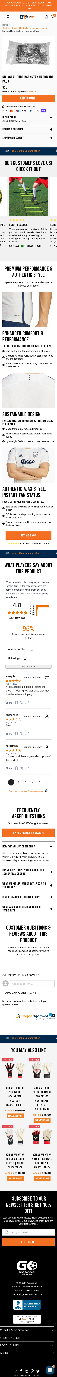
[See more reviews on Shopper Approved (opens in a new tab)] (27, 702)
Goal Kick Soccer (30, 1375)
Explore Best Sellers (28, 832)
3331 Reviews (18, 617)
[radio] (40, 606)
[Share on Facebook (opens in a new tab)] (16, 703)
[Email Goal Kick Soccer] (15, 1371)
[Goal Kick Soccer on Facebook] (21, 1371)
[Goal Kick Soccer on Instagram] (26, 1371)
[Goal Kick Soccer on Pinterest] (32, 1371)
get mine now (28, 535)
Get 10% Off (28, 1242)
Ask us (32, 91)
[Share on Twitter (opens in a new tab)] (22, 702)
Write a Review (28, 666)
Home (5, 25)
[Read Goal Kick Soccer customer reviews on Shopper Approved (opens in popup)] (27, 1319)
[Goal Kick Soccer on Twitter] (38, 1371)
